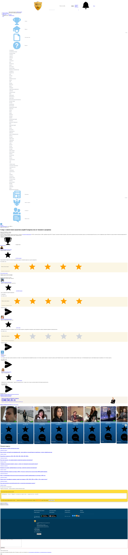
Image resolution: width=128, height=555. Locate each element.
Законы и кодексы (67, 510)
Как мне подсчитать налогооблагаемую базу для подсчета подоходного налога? (17, 483)
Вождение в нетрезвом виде (14, 69)
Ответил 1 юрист (3, 454)
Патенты (10, 144)
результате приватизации (26, 234)
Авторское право (12, 53)
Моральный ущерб (12, 125)
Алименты (11, 54)
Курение (10, 117)
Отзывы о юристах (37, 512)
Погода (10, 146)
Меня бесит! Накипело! (13, 122)
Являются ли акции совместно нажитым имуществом (9, 394)
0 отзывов (2, 356)
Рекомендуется (2, 245)
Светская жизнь (12, 159)
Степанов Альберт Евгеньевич (6, 282)
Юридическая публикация (13, 189)
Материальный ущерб (13, 119)
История (10, 102)
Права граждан (11, 150)
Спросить (8, 442)
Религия (10, 158)
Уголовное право (12, 179)
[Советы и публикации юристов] (38, 6)
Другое (10, 80)
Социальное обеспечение (13, 165)
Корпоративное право (13, 107)
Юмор (10, 188)
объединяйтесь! (52, 9)
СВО (10, 161)
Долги (10, 77)
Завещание (11, 87)
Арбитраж (11, 57)
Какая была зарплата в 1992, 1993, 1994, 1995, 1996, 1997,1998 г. (14, 456)
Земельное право (12, 92)
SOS (3, 16)
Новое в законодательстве (13, 134)
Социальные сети (12, 167)
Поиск (13, 404)
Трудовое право (12, 177)
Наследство (11, 129)
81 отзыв (18, 327)
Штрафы (10, 183)
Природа (10, 153)
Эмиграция (11, 186)
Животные (11, 84)
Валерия (1, 225)
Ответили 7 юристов (4, 465)
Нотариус (11, 137)
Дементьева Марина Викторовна (6, 249)
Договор (10, 75)
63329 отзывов (19, 290)
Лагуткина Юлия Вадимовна (6, 371)
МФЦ (10, 126)
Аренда (10, 59)
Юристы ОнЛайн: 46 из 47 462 (6, 404)
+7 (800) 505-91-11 (37, 528)
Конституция (11, 105)
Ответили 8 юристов (4, 473)
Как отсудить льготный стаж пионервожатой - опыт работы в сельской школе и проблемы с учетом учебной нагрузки (26, 452)
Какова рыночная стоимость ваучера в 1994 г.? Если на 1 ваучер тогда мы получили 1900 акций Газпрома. (23, 471)
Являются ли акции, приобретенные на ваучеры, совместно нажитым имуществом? (18, 467)
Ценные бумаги (12, 182)
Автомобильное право (13, 51)
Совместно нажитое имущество (5, 396)
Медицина (11, 120)
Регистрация (16, 404)
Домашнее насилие (12, 78)
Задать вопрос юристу (4, 273)
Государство (11, 71)
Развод (10, 156)
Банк (10, 62)
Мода (10, 123)
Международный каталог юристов (39, 510)
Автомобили (11, 50)
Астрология (11, 60)
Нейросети (11, 132)
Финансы (11, 180)
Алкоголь (11, 56)
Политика (11, 147)
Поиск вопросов (51, 512)
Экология (11, 185)
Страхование (11, 170)
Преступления (11, 152)
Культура (10, 116)
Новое (4, 14)
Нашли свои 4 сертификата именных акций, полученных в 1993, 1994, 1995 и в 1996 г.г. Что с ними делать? (23, 479)
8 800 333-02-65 (38, 500)
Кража (10, 111)
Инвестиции (11, 98)
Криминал (11, 114)
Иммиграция (11, 95)
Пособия (10, 149)
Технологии (11, 176)
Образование (11, 140)
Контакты (81, 510)
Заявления (11, 90)
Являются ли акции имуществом (6, 395)
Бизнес (10, 65)
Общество (11, 141)
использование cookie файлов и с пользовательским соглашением (40, 552)
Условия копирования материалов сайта (43, 526)
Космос (10, 110)
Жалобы (10, 83)
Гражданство (11, 72)
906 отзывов (19, 380)
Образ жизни (11, 138)
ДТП (10, 81)
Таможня (10, 174)
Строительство (11, 171)
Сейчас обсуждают (5, 13)
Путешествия (11, 155)
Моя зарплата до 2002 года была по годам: (9, 448)
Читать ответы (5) (7, 236)
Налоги (10, 128)
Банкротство (11, 63)
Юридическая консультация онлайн (51, 10)
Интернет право (12, 101)
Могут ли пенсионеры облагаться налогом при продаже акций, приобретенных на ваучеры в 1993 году (23, 475)
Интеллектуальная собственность (15, 99)
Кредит (10, 113)
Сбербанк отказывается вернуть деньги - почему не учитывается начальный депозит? (19, 463)
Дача (10, 74)
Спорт (10, 168)
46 (6, 503)
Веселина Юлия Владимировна (6, 319)
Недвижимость (11, 131)
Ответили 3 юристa (3, 450)
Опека (10, 143)
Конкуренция (11, 104)
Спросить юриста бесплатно (76, 6)
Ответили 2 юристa (3, 477)
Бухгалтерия (11, 66)
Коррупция (11, 108)
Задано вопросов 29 (3, 226)
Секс (10, 162)
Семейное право (12, 164)
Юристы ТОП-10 (5, 12)
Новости (10, 135)
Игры (10, 93)
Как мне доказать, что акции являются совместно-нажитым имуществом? (16, 460)
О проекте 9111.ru (67, 512)
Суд (10, 173)
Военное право (11, 68)
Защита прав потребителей (14, 89)
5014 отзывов (18, 258)
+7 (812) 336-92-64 (37, 530)
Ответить (2, 236)
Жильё (10, 86)
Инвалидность (11, 96)
